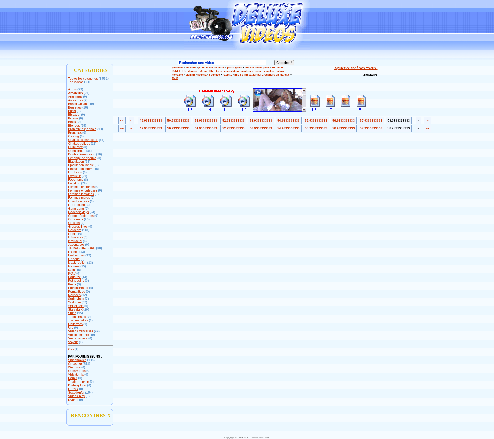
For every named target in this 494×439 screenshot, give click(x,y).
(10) (99, 154)
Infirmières (75, 237)
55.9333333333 (316, 120)
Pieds (72, 284)
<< (122, 120)
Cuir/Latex (75, 147)
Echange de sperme (82, 158)
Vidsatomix (76, 374)
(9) (79, 122)
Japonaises (76, 244)
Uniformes (75, 324)
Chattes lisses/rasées (83, 140)
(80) (99, 248)
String (72, 313)
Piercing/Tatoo (78, 288)
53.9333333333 (261, 120)
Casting (73, 136)
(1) (91, 320)
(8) (86, 179)
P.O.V (72, 273)
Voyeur (73, 342)
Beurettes (75, 107)
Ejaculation (76, 161)
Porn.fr (72, 378)
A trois (72, 89)
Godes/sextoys (78, 212)
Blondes (74, 125)
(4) (88, 205)
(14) (84, 277)
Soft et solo (76, 306)
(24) (92, 212)
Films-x (73, 389)
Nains (72, 270)
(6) (85, 241)
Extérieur (74, 176)
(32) (88, 255)
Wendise (74, 367)
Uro (70, 327)
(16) (85, 107)
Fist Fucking (76, 205)
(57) (101, 140)
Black (72, 122)
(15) (83, 266)
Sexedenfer (76, 392)
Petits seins (76, 281)
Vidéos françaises (80, 331)
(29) (80, 89)
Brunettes (75, 133)
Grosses (74, 223)
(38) (89, 151)
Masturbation (77, 262)
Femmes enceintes (81, 187)
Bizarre (73, 118)
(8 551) (104, 78)
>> (427, 120)
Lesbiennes (76, 255)
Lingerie (74, 259)
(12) (93, 143)
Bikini (72, 111)
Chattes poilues (79, 143)
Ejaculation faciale (81, 165)
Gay (71, 349)
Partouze (74, 277)
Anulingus (75, 96)
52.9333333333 (233, 120)
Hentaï (72, 234)
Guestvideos (77, 371)
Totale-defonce (78, 382)
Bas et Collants (78, 104)
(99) (97, 331)
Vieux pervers (77, 338)
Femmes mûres (79, 198)
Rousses (74, 295)
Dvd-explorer (77, 385)
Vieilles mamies (79, 335)
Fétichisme (75, 179)
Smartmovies (77, 360)
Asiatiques (75, 100)
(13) (100, 129)
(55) (83, 125)
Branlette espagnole (82, 129)
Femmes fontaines (81, 194)
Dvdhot (73, 400)
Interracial (75, 241)
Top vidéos (75, 82)
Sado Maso (76, 299)
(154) (89, 392)
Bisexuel (74, 115)
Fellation (74, 183)
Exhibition (75, 172)
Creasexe (75, 364)
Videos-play (76, 396)
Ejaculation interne (81, 169)
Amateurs (75, 93)
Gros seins (75, 219)
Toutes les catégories (83, 78)
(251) (86, 364)
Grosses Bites (77, 226)
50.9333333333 (178, 120)
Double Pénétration (81, 154)
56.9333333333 (343, 120)
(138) (91, 360)
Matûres (74, 266)
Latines (73, 252)
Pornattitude (76, 291)
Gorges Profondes (81, 216)
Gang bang (76, 208)
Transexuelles (78, 320)
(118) (85, 230)
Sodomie (74, 302)
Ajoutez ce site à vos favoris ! (356, 68)
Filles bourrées (78, 201)
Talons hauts (77, 317)
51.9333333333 (206, 120)
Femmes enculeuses (82, 190)
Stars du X (75, 309)
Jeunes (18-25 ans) (81, 248)
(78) (84, 183)
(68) (87, 161)
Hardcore (74, 230)
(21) (86, 93)
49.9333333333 (151, 120)
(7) (85, 100)
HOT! (88, 82)
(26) (87, 219)
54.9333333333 (288, 120)
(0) (85, 96)
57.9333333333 (371, 120)
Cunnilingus (76, 151)
